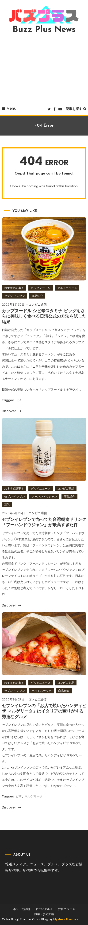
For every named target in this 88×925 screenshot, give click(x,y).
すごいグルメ (44, 909)
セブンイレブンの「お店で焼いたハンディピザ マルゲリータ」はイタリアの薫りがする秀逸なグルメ (44, 711)
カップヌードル (40, 288)
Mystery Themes (65, 919)
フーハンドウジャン (44, 496)
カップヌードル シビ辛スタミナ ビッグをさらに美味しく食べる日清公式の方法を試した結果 (44, 316)
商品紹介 (37, 296)
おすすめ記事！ (14, 288)
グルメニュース (67, 288)
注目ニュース (66, 909)
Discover (9, 411)
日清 (18, 400)
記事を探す (74, 108)
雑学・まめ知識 (44, 914)
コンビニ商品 (65, 488)
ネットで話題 (21, 909)
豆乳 (7, 504)
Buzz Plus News (44, 30)
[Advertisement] (44, 68)
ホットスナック (41, 691)
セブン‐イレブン (14, 296)
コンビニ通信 (37, 304)
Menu (11, 108)
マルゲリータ (33, 796)
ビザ (18, 796)
